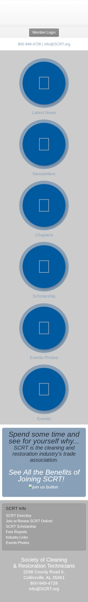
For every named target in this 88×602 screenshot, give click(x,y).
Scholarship (44, 296)
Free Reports (16, 532)
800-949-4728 (29, 44)
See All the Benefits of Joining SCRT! (44, 475)
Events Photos (44, 357)
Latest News (44, 112)
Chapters (44, 235)
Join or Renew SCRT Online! (29, 521)
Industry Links (17, 537)
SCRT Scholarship (21, 526)
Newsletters (44, 173)
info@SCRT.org (57, 44)
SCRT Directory (18, 516)
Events (44, 418)
